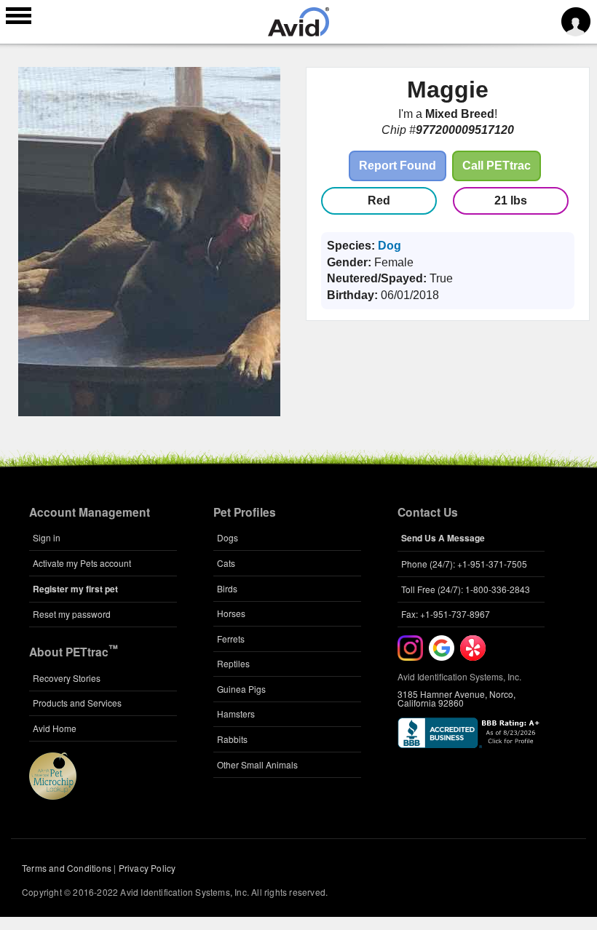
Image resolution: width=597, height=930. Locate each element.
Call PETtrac (496, 165)
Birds (227, 588)
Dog (389, 245)
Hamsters (236, 713)
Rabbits (232, 739)
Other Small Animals (257, 764)
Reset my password (72, 614)
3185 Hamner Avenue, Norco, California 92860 (456, 698)
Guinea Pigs (241, 689)
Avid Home (54, 728)
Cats (226, 563)
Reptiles (233, 663)
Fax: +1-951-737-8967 (445, 614)
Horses (231, 613)
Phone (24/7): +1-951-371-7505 (464, 563)
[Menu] (18, 17)
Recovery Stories (66, 678)
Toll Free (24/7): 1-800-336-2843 (465, 589)
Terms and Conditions (66, 868)
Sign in (46, 537)
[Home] (298, 32)
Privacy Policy (147, 868)
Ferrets (231, 638)
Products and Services (77, 702)
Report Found (397, 165)
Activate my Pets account (82, 563)
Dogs (227, 537)
